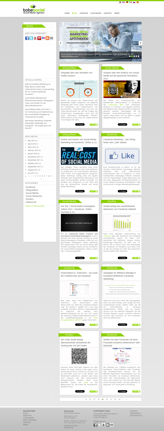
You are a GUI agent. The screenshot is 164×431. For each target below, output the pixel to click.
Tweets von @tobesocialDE (34, 206)
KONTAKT (27, 422)
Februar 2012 (33, 150)
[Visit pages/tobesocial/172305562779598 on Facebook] (27, 38)
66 (107, 399)
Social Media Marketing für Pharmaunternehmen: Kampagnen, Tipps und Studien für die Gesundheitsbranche (39, 102)
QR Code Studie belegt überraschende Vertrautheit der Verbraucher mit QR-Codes (76, 342)
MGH (86, 382)
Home (67, 13)
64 (98, 399)
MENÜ (25, 425)
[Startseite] (64, 9)
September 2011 (34, 166)
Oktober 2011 (33, 163)
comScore (107, 236)
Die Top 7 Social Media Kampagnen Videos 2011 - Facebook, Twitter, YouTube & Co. (78, 209)
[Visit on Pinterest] (39, 38)
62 (90, 399)
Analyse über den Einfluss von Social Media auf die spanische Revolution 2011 (121, 76)
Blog (74, 13)
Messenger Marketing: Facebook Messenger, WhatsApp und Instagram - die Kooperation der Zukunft (38, 124)
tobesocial (31, 202)
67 (111, 399)
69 (119, 399)
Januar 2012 (32, 153)
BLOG (25, 413)
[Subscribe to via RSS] (48, 38)
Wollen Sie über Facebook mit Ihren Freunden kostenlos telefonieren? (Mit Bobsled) (121, 342)
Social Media (32, 193)
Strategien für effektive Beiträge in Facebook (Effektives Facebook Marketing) (119, 276)
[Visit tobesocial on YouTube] (35, 38)
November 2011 (34, 160)
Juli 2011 (31, 173)
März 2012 (32, 147)
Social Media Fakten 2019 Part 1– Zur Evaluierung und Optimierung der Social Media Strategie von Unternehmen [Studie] (39, 113)
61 (86, 399)
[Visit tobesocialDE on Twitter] (31, 38)
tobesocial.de (68, 427)
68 (115, 399)
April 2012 (32, 144)
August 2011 (33, 170)
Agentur (84, 13)
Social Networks (34, 196)
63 (94, 399)
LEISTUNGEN (28, 418)
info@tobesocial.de (70, 426)
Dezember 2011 (34, 157)
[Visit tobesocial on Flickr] (43, 38)
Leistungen (95, 13)
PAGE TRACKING (30, 420)
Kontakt (108, 13)
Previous (62, 43)
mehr (93, 124)
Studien (29, 199)
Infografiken (32, 190)
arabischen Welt (115, 104)
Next (139, 43)
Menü (116, 13)
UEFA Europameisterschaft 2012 (79, 319)
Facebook (30, 187)
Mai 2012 (31, 140)
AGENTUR (27, 416)
